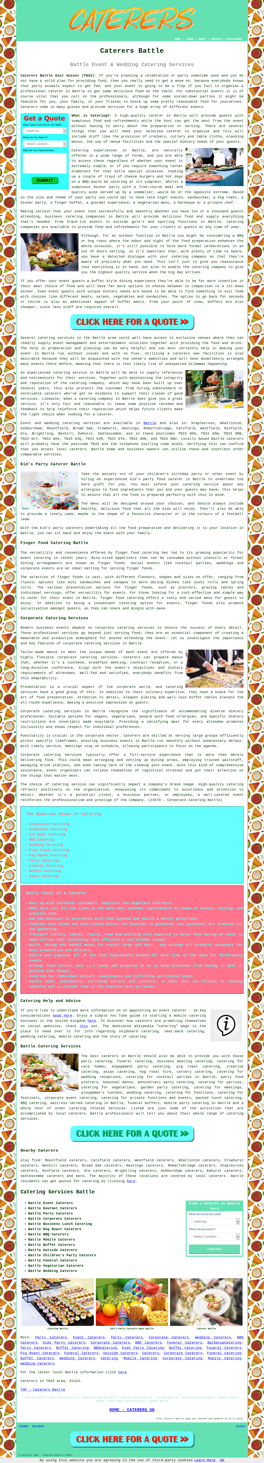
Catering (109, 1358)
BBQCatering (105, 1348)
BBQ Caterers (148, 1343)
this (83, 1026)
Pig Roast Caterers (40, 1353)
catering (77, 1108)
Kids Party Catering (143, 1348)
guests (225, 116)
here (92, 1021)
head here (62, 1016)
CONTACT (216, 39)
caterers (52, 393)
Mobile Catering (140, 1358)
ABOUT (202, 39)
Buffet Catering (72, 1348)
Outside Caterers (120, 1353)
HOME (178, 39)
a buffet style (102, 281)
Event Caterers (89, 1337)
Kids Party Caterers (64, 1343)
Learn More (204, 1460)
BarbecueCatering (224, 1343)
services (91, 423)
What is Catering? (91, 116)
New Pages (38, 1426)
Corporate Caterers (169, 1337)
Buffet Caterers (37, 1358)
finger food (127, 553)
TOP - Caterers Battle (42, 1390)
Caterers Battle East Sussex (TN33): (58, 76)
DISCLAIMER (234, 39)
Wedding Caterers (213, 1337)
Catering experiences (94, 150)
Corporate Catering (182, 1358)
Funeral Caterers (184, 1343)
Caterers (28, 107)
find (36, 1160)
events (197, 107)
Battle (150, 423)
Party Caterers (51, 1337)
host (168, 121)
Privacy (240, 1426)
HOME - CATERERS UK (132, 1409)
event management (70, 343)
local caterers (70, 1113)
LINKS (189, 39)
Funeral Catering (224, 1353)
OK (222, 1460)
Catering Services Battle (57, 1192)
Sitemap (23, 1426)
